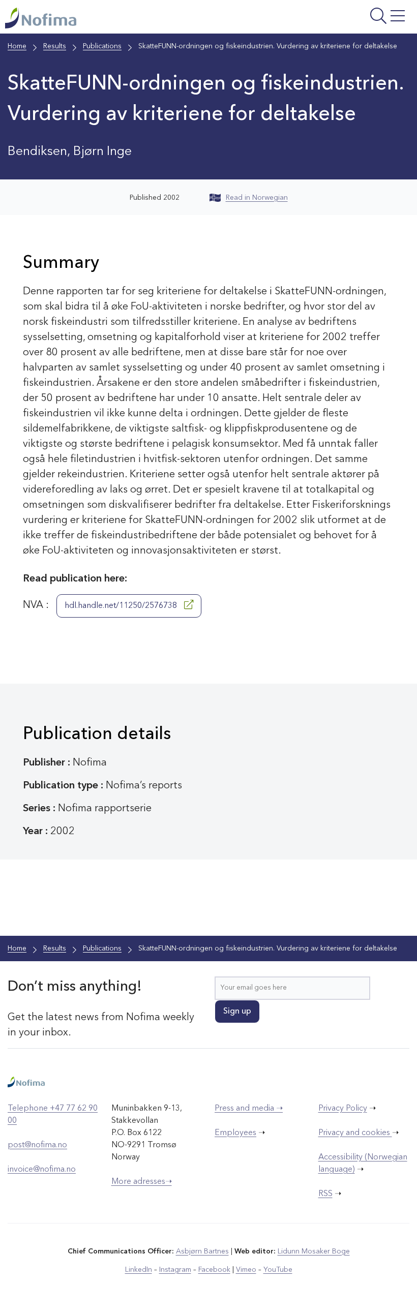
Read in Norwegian (257, 197)
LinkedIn (138, 1269)
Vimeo (246, 1269)
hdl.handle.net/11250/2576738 (122, 606)
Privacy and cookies (355, 1133)
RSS (325, 1194)
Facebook (214, 1269)
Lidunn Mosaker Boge (314, 1251)
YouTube (277, 1269)
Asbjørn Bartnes (202, 1251)
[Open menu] (340, 19)
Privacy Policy (342, 1109)
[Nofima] (134, 18)
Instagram (175, 1269)
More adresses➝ (141, 1182)
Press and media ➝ (249, 1109)
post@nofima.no (37, 1145)
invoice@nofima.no (42, 1170)
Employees (235, 1133)
